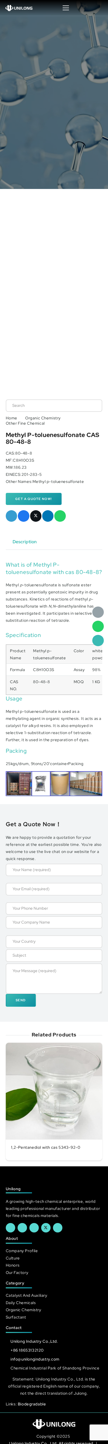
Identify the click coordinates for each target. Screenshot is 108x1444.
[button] (98, 8)
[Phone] (98, 640)
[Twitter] (46, 1227)
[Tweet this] (36, 516)
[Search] (93, 405)
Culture (13, 1258)
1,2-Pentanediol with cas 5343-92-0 (45, 1147)
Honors (12, 1265)
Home (11, 417)
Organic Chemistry (43, 417)
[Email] (98, 612)
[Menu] (66, 7)
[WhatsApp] (98, 626)
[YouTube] (34, 1227)
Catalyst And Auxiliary (26, 1295)
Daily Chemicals (21, 1302)
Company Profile (22, 1250)
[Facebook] (10, 1227)
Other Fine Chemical (25, 423)
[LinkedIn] (22, 1227)
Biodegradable (32, 1403)
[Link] (19, 8)
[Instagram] (57, 1227)
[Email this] (11, 516)
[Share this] (23, 516)
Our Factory (17, 1272)
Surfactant (16, 1317)
